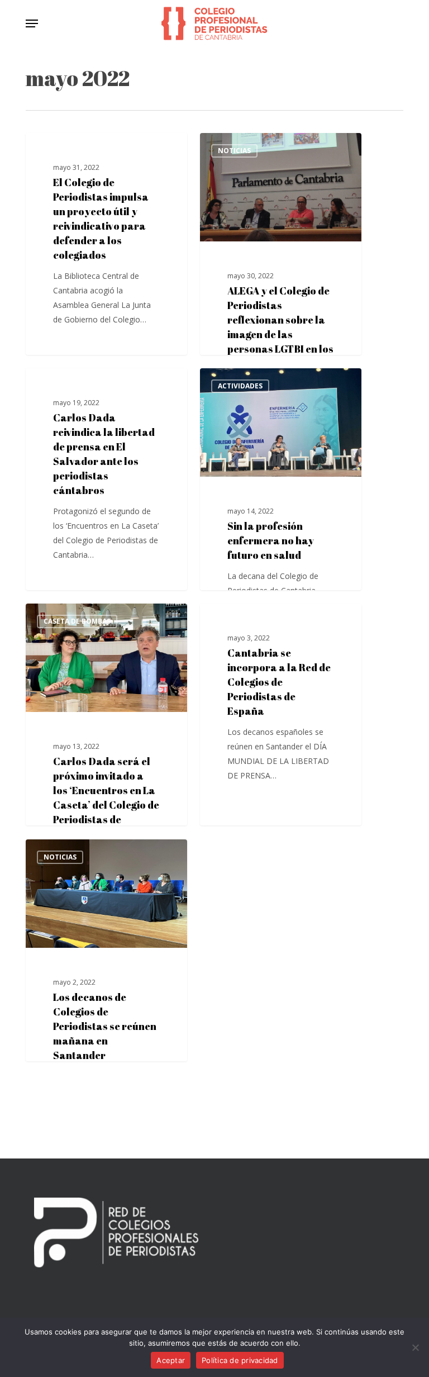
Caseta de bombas (77, 621)
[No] (415, 1347)
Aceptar (170, 1360)
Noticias (60, 150)
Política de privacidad (240, 1360)
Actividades (240, 386)
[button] (32, 23)
